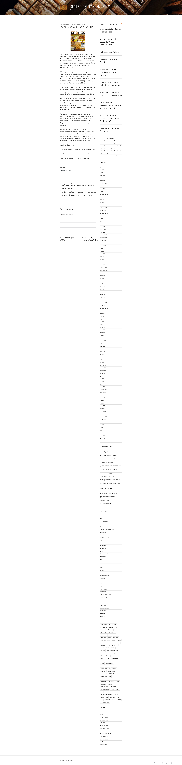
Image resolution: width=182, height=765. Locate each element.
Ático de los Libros (105, 702)
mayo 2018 (102, 319)
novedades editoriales (106, 676)
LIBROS (101, 567)
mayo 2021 (102, 286)
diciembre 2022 (103, 234)
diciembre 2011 (103, 367)
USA (101, 699)
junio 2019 (102, 310)
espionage (117, 642)
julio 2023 (102, 215)
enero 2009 (102, 441)
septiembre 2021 (103, 275)
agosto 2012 (102, 354)
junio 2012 (102, 357)
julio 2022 (102, 248)
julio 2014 (102, 335)
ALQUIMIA (65, 184)
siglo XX (117, 694)
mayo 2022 (102, 253)
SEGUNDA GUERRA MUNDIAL (107, 694)
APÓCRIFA (73, 184)
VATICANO (114, 699)
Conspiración (81, 191)
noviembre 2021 (103, 270)
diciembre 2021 (103, 267)
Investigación (103, 564)
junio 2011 (102, 381)
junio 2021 (102, 283)
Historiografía (103, 556)
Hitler (101, 559)
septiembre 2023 (104, 213)
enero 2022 (102, 264)
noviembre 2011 (103, 370)
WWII (119, 699)
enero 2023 (102, 232)
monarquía (102, 572)
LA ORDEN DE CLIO (104, 731)
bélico (102, 629)
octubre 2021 (103, 272)
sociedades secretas (104, 608)
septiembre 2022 (104, 243)
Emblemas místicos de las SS (106, 462)
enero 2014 (102, 343)
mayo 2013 (102, 346)
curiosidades (103, 637)
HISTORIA (87, 194)
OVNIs (80, 195)
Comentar (91, 225)
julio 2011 (102, 378)
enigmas (119, 640)
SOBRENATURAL (88, 195)
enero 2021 (102, 297)
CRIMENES (65, 185)
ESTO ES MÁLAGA (104, 725)
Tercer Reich (102, 613)
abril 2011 (102, 384)
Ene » (117, 155)
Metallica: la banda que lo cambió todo (108, 493)
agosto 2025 (103, 188)
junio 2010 (102, 403)
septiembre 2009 (104, 422)
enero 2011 (102, 386)
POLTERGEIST (103, 591)
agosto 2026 (103, 167)
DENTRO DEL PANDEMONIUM (90, 6)
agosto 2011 (102, 376)
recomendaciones (105, 689)
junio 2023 (102, 218)
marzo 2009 (102, 435)
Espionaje (103, 645)
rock (101, 692)
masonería (66, 195)
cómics (101, 526)
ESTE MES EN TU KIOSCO (112, 645)
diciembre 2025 (103, 183)
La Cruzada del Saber (104, 728)
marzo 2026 (102, 180)
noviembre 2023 (103, 207)
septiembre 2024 (104, 194)
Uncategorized (67, 188)
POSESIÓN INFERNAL (105, 686)
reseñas (112, 689)
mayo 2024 (102, 196)
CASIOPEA (102, 714)
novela (113, 679)
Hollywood (102, 562)
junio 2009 (102, 427)
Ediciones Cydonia (104, 717)
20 (101, 150)
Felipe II (102, 647)
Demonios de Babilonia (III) (106, 473)
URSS (118, 697)
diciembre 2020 (103, 300)
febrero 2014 (103, 340)
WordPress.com (103, 741)
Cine (73, 191)
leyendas (116, 660)
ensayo (101, 540)
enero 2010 (102, 414)
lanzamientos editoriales (106, 660)
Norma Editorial (104, 673)
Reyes (117, 689)
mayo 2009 (102, 430)
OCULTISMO (73, 187)
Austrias (111, 627)
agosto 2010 (103, 397)
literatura (114, 666)
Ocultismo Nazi (103, 583)
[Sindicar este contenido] (121, 23)
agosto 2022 (103, 245)
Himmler (102, 551)
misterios (114, 668)
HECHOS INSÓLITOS (76, 194)
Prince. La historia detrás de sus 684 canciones (108, 72)
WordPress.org (103, 744)
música (109, 671)
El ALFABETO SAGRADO (105, 720)
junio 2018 (102, 316)
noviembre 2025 (103, 186)
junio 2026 (102, 172)
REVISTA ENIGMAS (104, 597)
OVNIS (101, 586)
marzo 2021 (102, 291)
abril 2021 (102, 289)
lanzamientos (115, 658)
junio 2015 (102, 321)
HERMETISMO (80, 185)
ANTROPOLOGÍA (112, 624)
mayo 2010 (102, 405)
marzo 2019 (102, 313)
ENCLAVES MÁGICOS (104, 537)
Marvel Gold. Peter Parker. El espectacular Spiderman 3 (110, 118)
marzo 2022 (102, 259)
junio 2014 (102, 338)
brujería (101, 524)
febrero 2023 (103, 229)
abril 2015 (102, 324)
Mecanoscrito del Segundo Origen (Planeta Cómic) (108, 42)
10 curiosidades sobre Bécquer (107, 476)
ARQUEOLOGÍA (66, 191)
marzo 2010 (102, 408)
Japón (109, 658)
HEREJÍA (72, 185)
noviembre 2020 (103, 302)
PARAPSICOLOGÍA (103, 589)
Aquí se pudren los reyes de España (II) (108, 455)
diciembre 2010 (103, 389)
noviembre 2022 (103, 237)
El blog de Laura (103, 722)
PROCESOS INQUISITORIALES (106, 594)
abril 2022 (102, 256)
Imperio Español (115, 655)
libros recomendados (105, 666)
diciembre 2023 (103, 205)
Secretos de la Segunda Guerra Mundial (109, 600)
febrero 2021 (103, 294)
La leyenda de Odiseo (109, 52)
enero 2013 (102, 351)
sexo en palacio (103, 602)
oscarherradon (81, 24)
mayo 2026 (102, 175)
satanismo (106, 692)
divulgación (116, 637)
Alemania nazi (104, 624)
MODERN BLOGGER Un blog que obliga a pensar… (111, 733)
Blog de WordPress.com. (67, 760)
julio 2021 (102, 281)
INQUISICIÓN (103, 658)
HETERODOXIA (89, 185)
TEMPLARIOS (103, 610)
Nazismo (114, 671)
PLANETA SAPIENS (104, 736)
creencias (110, 635)
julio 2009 (102, 424)
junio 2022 (102, 251)
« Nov (104, 155)
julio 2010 (102, 400)
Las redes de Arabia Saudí (105, 503)
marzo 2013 (102, 348)
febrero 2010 (103, 411)
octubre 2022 (103, 240)
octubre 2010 (103, 395)
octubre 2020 (103, 305)
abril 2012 (102, 359)
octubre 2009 (103, 419)
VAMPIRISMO (107, 699)
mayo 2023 (102, 221)
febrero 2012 (103, 365)
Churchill (107, 629)
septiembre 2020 (104, 308)
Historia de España (104, 553)
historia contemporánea (112, 650)
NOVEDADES (112, 673)
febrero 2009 (103, 438)
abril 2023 (102, 224)
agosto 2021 (102, 278)
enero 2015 (102, 329)
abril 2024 (102, 199)
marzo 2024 (102, 202)
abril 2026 (102, 177)
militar (102, 668)
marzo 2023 (102, 226)
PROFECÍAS (113, 686)
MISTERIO (65, 187)
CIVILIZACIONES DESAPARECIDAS (107, 529)
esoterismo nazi (81, 192)
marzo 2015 (102, 327)
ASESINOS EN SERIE (83, 184)
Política (110, 684)
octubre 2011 (103, 373)
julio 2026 (102, 169)
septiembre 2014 (104, 332)
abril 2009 (102, 433)
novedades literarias (104, 575)
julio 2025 (102, 191)
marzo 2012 (102, 362)
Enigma (71, 192)
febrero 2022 (103, 262)
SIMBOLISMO (82, 187)
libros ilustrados (109, 663)
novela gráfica (103, 578)
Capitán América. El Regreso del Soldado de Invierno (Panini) (110, 105)
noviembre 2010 (103, 392)
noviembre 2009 (103, 416)
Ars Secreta (102, 712)
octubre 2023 (103, 210)
